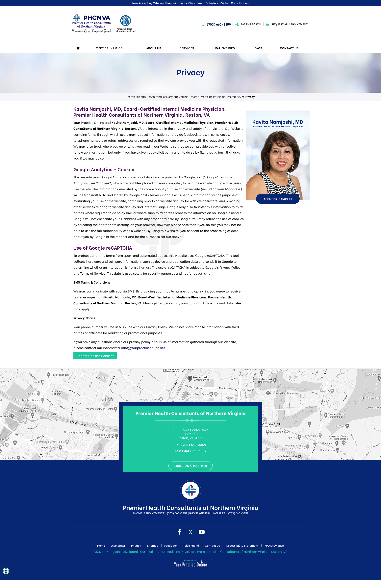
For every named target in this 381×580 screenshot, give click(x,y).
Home (79, 48)
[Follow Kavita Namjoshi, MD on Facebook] (179, 532)
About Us (153, 48)
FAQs (258, 48)
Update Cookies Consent (95, 355)
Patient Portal (251, 24)
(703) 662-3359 (219, 24)
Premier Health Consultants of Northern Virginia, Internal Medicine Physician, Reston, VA (183, 96)
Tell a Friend (191, 545)
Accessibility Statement (242, 545)
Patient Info (225, 48)
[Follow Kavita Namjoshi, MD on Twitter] (190, 532)
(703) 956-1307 (194, 450)
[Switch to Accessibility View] (6, 571)
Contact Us (289, 48)
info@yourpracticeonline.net (143, 347)
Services (187, 48)
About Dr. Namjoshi (278, 199)
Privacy (136, 545)
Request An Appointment (290, 24)
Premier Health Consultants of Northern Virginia (191, 412)
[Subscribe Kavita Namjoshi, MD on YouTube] (201, 532)
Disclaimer (118, 545)
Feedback (170, 545)
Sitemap (152, 545)
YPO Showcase (274, 545)
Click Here (195, 3)
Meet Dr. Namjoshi (111, 48)
